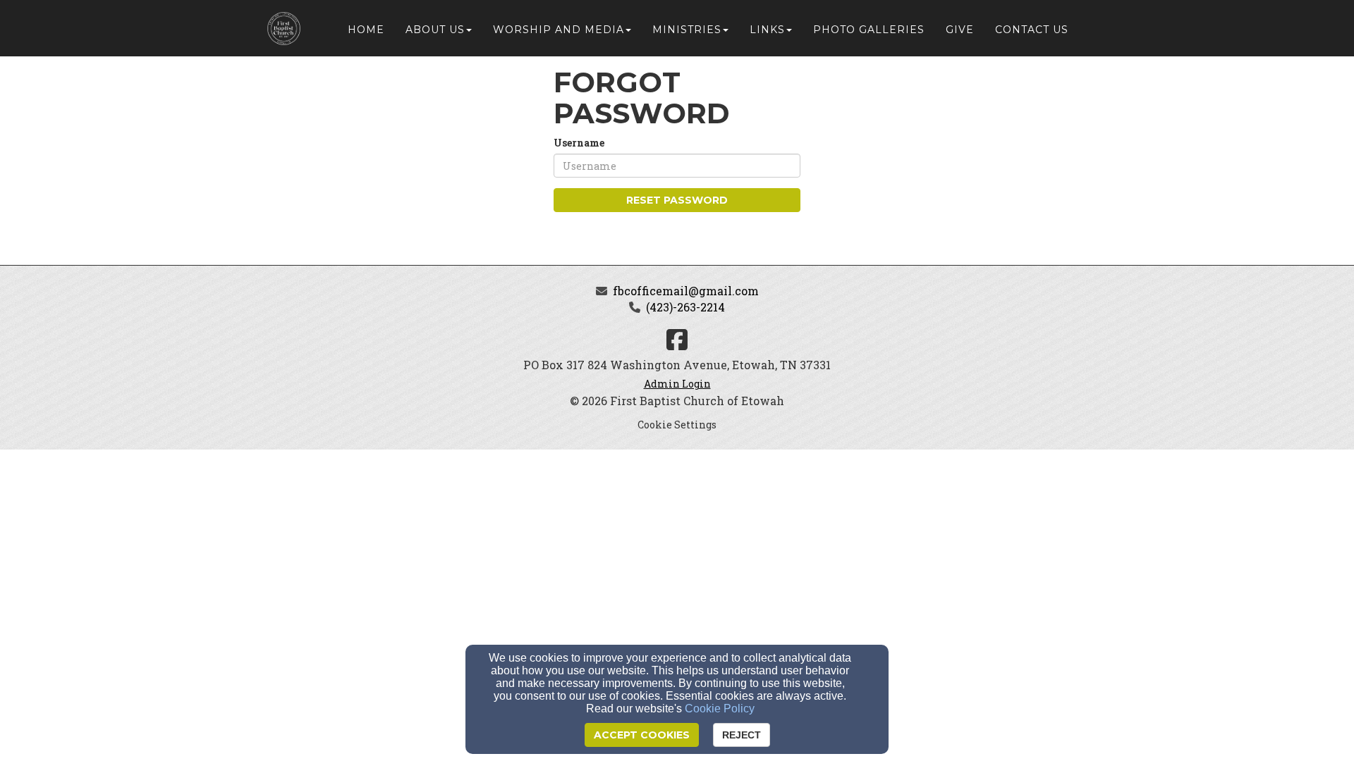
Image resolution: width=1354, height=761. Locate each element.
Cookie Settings (677, 424)
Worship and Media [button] (558, 29)
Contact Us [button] (1031, 29)
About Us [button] (435, 29)
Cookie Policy (720, 708)
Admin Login (677, 383)
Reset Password (677, 200)
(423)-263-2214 (685, 306)
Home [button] (366, 29)
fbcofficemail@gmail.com (686, 290)
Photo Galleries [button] (869, 29)
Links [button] (767, 29)
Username (579, 142)
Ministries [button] (686, 29)
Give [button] (960, 29)
